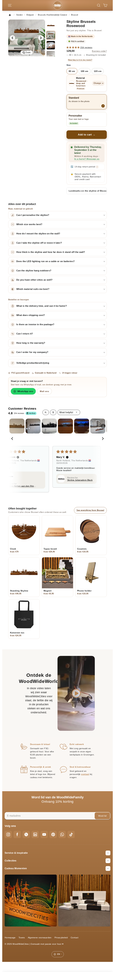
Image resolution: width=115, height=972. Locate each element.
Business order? (99, 51)
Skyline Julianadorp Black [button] (80, 480)
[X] (26, 834)
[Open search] (46, 412)
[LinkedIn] (35, 834)
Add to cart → (86, 134)
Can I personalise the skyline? (32, 215)
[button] (73, 47)
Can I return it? (24, 334)
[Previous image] (12, 38)
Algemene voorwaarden (40, 937)
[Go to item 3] (49, 426)
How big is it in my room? (80, 60)
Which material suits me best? (32, 289)
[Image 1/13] (50, 25)
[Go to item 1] (16, 426)
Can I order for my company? (32, 352)
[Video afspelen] (76, 693)
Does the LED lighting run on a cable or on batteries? (45, 261)
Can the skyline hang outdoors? (33, 270)
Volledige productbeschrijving (32, 363)
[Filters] (53, 412)
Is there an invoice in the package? (35, 324)
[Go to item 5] (81, 426)
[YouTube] (44, 834)
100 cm (84, 71)
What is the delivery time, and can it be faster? (41, 306)
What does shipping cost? (30, 315)
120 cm (97, 71)
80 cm (72, 71)
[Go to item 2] (33, 426)
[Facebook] (17, 834)
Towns (22, 937)
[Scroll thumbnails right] (103, 426)
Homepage (10, 937)
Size (68, 65)
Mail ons (44, 391)
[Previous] (13, 438)
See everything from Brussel (90, 510)
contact (85, 774)
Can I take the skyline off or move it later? (39, 243)
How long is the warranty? (30, 343)
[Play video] (50, 45)
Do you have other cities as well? (34, 280)
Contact (74, 937)
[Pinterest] (53, 834)
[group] (26, 38)
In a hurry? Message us (86, 159)
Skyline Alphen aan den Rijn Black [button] (20, 486)
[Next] (102, 438)
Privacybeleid (61, 937)
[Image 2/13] (50, 35)
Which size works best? (29, 224)
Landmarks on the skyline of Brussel (88, 191)
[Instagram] (8, 834)
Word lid (102, 816)
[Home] (10, 15)
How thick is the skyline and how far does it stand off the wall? (50, 252)
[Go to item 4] (65, 426)
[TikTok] (71, 834)
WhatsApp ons (25, 391)
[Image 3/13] (50, 55)
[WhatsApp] (62, 834)
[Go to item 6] (97, 426)
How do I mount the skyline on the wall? (38, 233)
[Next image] (41, 38)
